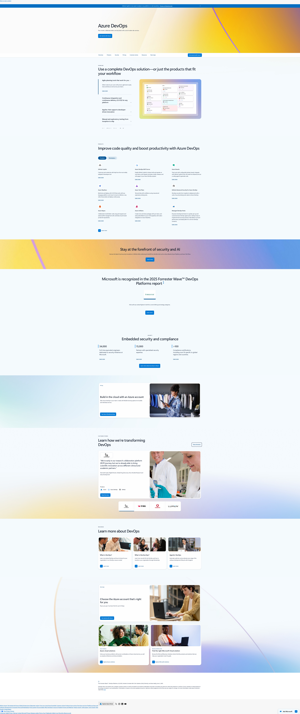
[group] (149, 474)
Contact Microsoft (22, 713)
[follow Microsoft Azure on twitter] (116, 704)
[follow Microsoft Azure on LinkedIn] (122, 704)
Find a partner (33, 707)
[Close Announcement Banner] (200, 6)
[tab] (102, 158)
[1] (98, 681)
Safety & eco (55, 713)
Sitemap (15, 713)
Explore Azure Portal (107, 704)
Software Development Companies (9, 707)
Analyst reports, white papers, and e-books (84, 707)
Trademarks (49, 713)
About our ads (67, 713)
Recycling (61, 713)
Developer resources (53, 707)
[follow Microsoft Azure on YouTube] (125, 704)
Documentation (41, 707)
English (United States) (5, 709)
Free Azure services (82, 705)
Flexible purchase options (93, 705)
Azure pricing (73, 705)
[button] (126, 506)
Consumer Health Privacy (6, 713)
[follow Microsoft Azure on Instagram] (119, 704)
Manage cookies (35, 713)
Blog (46, 707)
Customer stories (61, 705)
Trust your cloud (44, 705)
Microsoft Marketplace (23, 707)
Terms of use (42, 713)
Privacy (29, 713)
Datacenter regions (34, 705)
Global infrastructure (24, 705)
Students (60, 707)
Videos (97, 707)
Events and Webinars (68, 707)
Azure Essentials (52, 705)
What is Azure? (4, 705)
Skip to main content (5, 1)
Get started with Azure (13, 705)
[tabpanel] (149, 194)
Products (67, 705)
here (105, 689)
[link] (100, 55)
